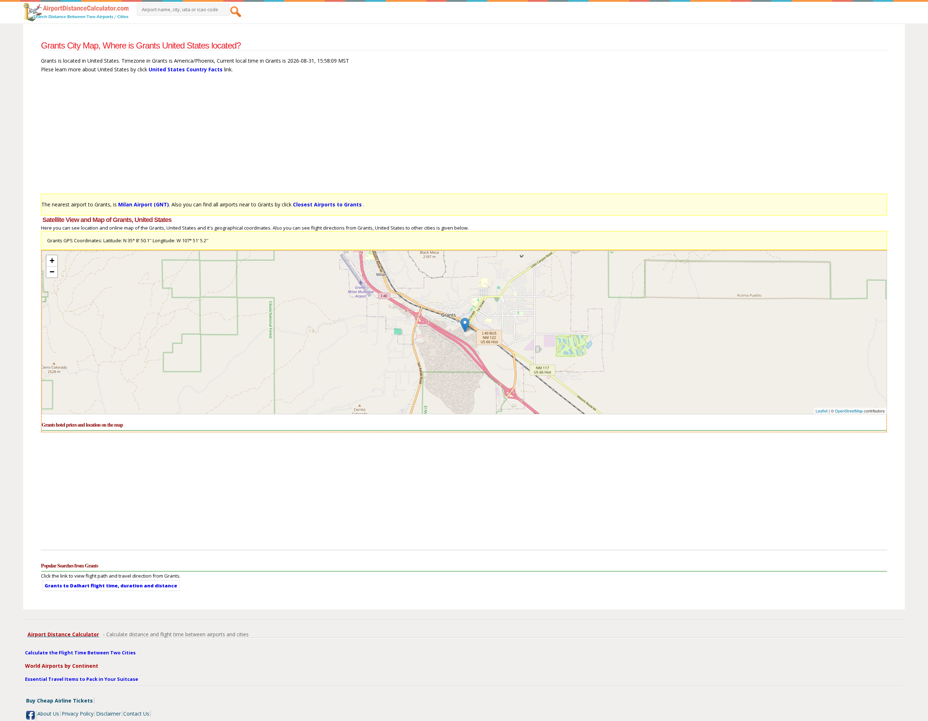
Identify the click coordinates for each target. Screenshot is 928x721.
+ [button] (52, 260)
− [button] (52, 271)
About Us (48, 713)
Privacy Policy (78, 713)
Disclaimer (108, 713)
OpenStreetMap (849, 411)
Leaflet (822, 411)
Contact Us (136, 713)
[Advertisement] (258, 137)
